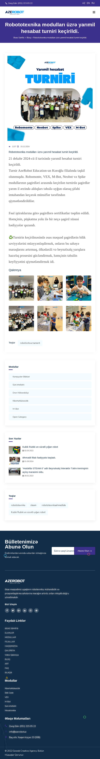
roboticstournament (30, 343)
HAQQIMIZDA (11, 646)
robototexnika (18, 505)
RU (93, 3)
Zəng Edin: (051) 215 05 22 (20, 3)
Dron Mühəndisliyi (21, 392)
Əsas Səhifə (18, 37)
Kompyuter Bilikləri (21, 376)
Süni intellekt (18, 384)
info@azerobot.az (17, 731)
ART (7, 663)
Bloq (29, 37)
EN (88, 3)
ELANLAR (9, 633)
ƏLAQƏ (8, 672)
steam (33, 505)
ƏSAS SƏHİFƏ (11, 628)
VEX (7, 697)
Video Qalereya (12, 655)
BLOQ (7, 659)
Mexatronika (10, 710)
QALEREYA (10, 650)
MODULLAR (10, 637)
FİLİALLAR (10, 641)
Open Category (19, 417)
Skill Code (9, 693)
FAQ (7, 668)
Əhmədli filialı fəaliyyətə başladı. (39, 457)
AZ (83, 3)
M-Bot (16, 408)
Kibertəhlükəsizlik (20, 400)
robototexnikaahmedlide (54, 505)
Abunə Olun (84, 550)
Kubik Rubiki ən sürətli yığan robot (40, 447)
